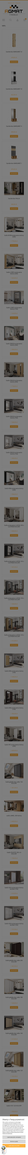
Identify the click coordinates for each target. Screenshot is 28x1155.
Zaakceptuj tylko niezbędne (14, 1137)
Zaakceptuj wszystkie (14, 1145)
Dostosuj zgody (14, 1141)
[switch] (3, 1153)
